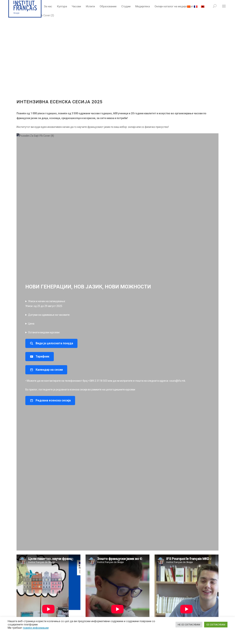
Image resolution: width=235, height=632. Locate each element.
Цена (31, 323)
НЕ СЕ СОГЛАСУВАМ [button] (189, 624)
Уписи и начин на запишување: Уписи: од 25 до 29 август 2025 (45, 303)
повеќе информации (36, 627)
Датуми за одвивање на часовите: (49, 314)
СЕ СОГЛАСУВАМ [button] (215, 624)
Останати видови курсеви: (44, 332)
